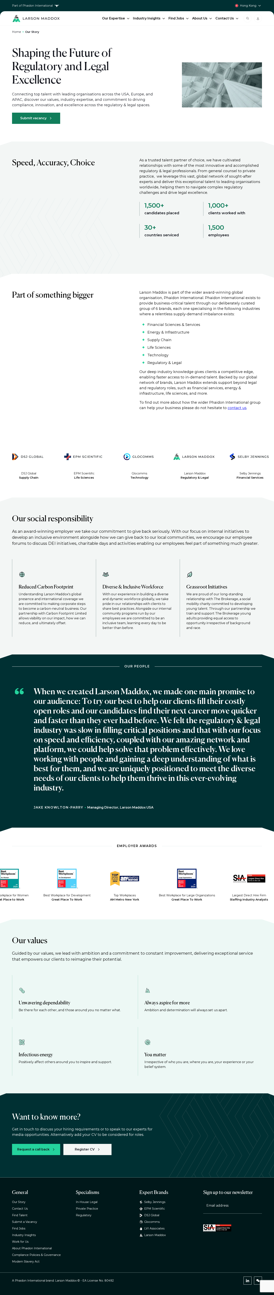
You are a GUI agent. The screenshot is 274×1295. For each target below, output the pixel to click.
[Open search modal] (248, 18)
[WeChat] (258, 1281)
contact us (237, 408)
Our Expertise (113, 18)
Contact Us (224, 18)
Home (16, 32)
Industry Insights (146, 18)
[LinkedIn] (248, 1281)
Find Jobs (176, 18)
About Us (199, 18)
